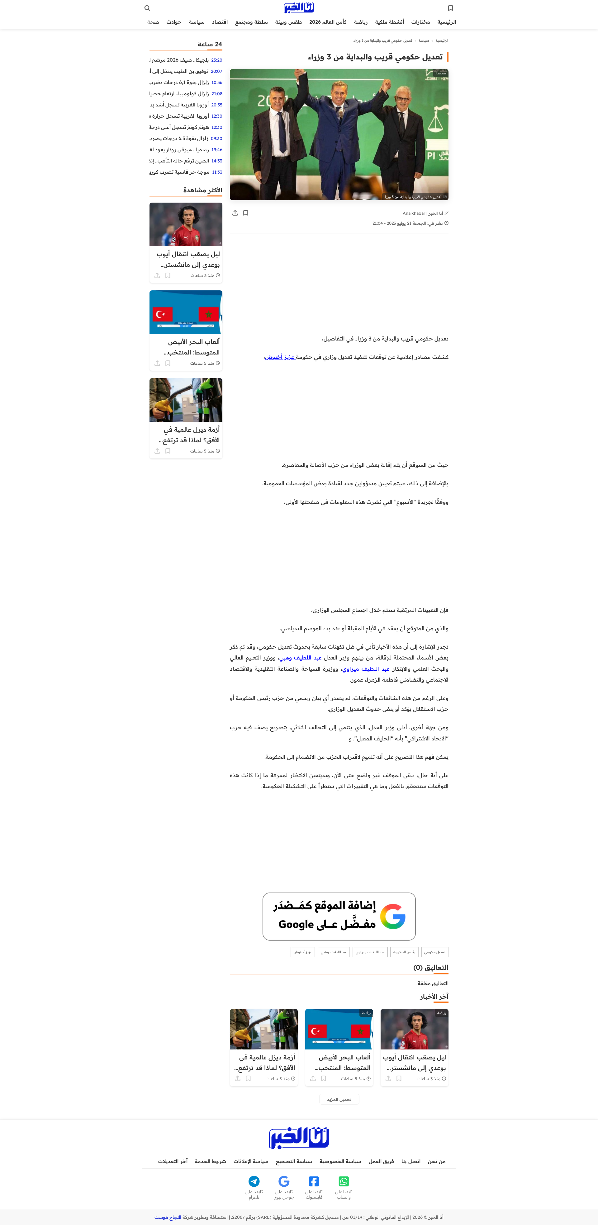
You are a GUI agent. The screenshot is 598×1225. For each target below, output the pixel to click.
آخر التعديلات (172, 1161)
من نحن (437, 1161)
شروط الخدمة (210, 1161)
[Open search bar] (147, 8)
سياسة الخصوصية (340, 1161)
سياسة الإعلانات (251, 1161)
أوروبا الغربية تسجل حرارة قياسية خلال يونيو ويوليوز (179, 116)
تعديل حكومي (434, 952)
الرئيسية (447, 22)
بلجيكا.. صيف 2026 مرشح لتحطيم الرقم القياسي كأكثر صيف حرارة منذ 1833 (179, 60)
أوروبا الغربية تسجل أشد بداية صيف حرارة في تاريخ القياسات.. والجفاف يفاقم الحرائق (179, 104)
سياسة (197, 22)
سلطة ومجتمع (251, 22)
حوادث (174, 22)
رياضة (361, 22)
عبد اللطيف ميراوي (366, 668)
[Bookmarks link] (450, 8)
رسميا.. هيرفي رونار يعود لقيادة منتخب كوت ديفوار (179, 149)
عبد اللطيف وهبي (301, 657)
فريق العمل (381, 1161)
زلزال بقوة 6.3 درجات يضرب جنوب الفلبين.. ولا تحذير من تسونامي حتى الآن (179, 138)
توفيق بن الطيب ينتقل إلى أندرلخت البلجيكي (179, 71)
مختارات (420, 22)
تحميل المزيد (339, 1099)
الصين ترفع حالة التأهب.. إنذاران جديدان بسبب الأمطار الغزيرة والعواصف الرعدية (179, 160)
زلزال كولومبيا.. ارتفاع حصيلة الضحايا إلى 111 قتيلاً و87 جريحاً (179, 93)
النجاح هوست (167, 1217)
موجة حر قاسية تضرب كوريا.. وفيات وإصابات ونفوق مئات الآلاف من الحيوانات (180, 172)
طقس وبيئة (288, 22)
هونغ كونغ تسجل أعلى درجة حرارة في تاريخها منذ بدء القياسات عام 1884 (179, 127)
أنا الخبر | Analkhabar (423, 213)
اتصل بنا (410, 1161)
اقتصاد (220, 22)
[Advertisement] (378, 287)
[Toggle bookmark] (245, 213)
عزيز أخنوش (280, 356)
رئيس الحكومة (404, 952)
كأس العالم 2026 (328, 22)
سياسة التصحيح (294, 1161)
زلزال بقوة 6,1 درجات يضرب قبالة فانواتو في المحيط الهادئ (179, 82)
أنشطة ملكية (389, 22)
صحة (153, 22)
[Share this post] (235, 213)
